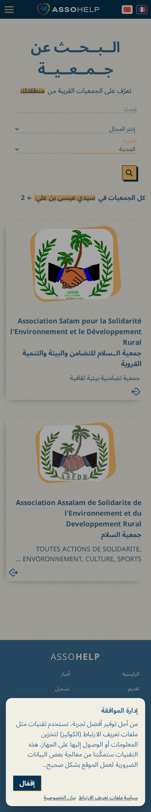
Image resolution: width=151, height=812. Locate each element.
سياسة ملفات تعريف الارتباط (108, 797)
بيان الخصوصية (60, 797)
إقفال (27, 783)
